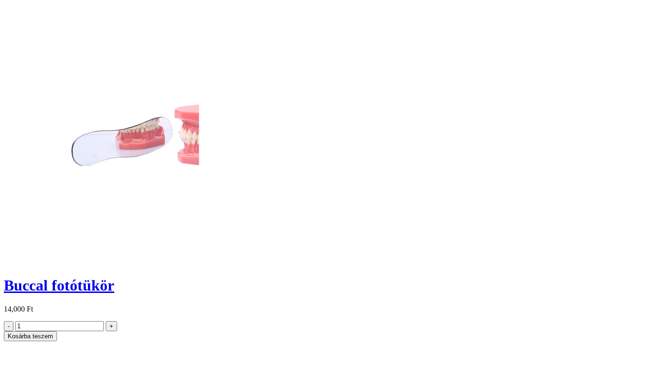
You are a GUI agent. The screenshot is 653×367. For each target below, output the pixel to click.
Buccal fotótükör (59, 285)
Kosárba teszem (30, 336)
